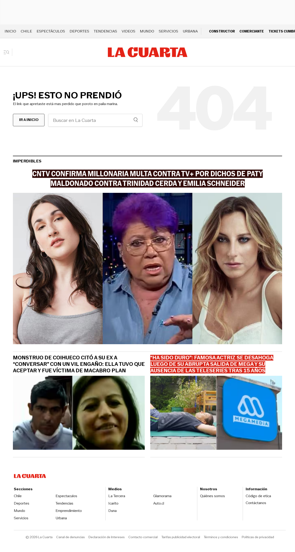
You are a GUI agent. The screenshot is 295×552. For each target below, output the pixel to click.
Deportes (79, 31)
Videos (128, 31)
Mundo (147, 31)
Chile (26, 31)
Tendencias (105, 31)
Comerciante (251, 31)
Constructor (222, 31)
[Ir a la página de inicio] (148, 52)
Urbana (190, 31)
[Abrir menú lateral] (8, 52)
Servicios (168, 31)
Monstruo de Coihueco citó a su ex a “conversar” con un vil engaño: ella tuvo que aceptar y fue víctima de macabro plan (79, 364)
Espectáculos (51, 31)
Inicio (10, 31)
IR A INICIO (28, 119)
